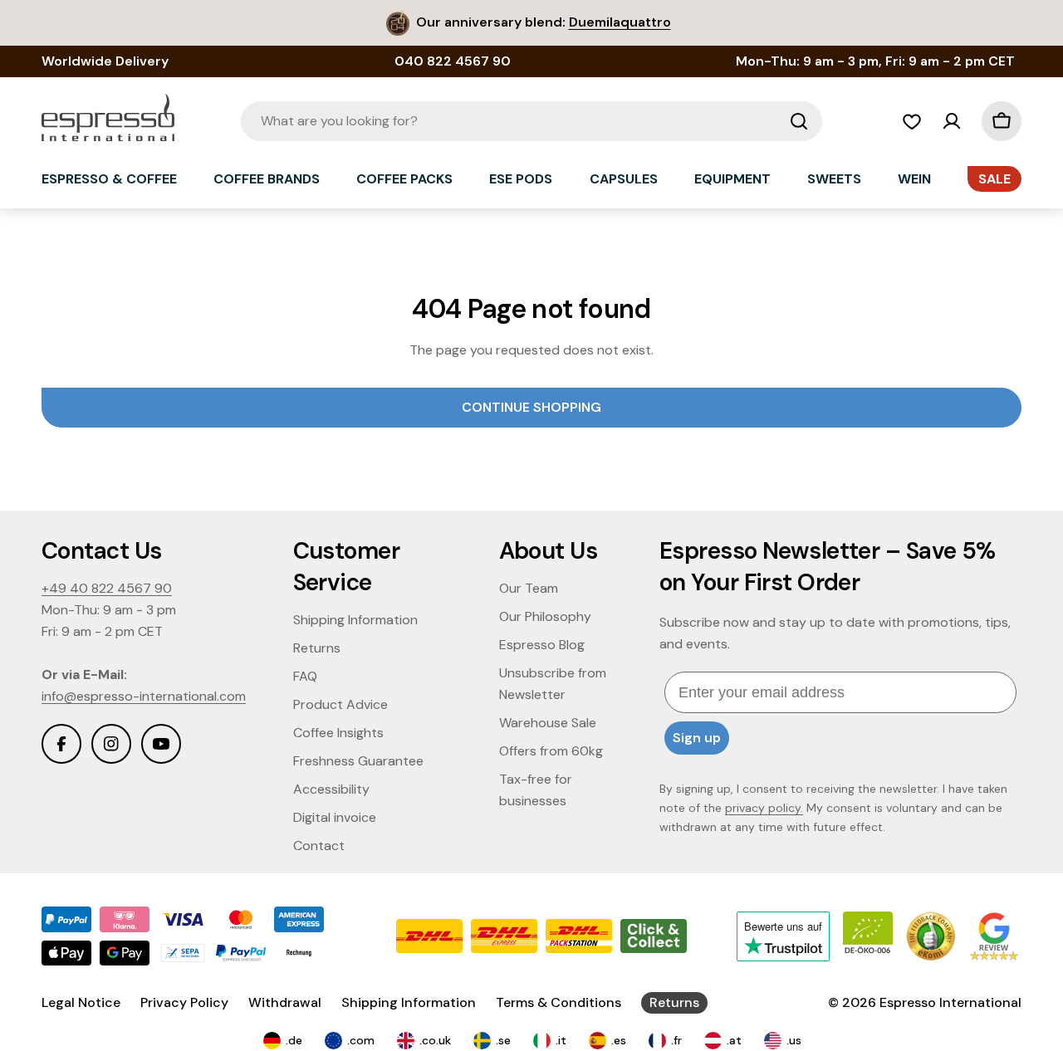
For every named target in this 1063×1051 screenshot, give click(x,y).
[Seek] (799, 121)
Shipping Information (408, 1002)
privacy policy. (764, 807)
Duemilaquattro (620, 22)
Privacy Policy (184, 1002)
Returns (674, 1002)
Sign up (697, 737)
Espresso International (950, 1002)
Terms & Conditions (558, 1002)
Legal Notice (81, 1002)
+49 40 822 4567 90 (107, 588)
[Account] (952, 121)
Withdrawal (284, 1002)
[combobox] (531, 121)
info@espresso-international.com (144, 696)
